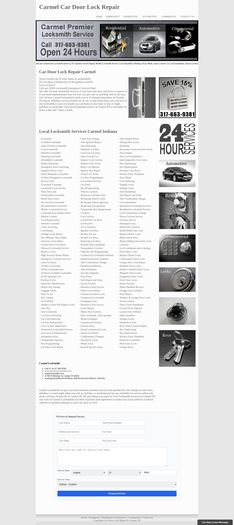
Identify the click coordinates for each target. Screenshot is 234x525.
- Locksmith (45, 138)
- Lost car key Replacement (53, 333)
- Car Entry (84, 184)
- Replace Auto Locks (90, 163)
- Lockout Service (127, 220)
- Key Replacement (127, 167)
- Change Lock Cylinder (130, 290)
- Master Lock (86, 343)
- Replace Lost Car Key (91, 160)
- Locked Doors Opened (130, 308)
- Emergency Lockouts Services (55, 258)
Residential (107, 517)
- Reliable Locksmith (50, 153)
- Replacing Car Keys (89, 241)
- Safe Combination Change (132, 198)
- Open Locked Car (88, 156)
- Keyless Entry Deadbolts (131, 174)
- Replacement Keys (128, 237)
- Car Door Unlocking (50, 315)
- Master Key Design (50, 287)
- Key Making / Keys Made (53, 237)
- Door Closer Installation (130, 304)
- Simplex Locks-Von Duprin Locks (57, 304)
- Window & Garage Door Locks (134, 297)
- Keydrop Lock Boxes (129, 170)
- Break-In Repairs (88, 319)
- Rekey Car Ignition (89, 167)
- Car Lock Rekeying (50, 319)
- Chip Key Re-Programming (93, 251)
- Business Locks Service (91, 287)
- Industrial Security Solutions (94, 258)
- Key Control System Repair (132, 326)
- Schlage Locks (126, 188)
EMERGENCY (113, 16)
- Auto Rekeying (87, 145)
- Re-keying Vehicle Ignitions (93, 202)
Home (84, 517)
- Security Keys (87, 326)
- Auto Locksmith (48, 311)
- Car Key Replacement (51, 322)
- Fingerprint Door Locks (130, 276)
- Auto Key (45, 308)
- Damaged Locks (127, 223)
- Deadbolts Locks (127, 322)
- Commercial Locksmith (91, 297)
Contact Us (147, 517)
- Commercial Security (90, 322)
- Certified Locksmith (50, 142)
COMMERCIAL (169, 16)
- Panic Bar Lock (48, 191)
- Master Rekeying (49, 163)
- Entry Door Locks (127, 280)
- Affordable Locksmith (51, 160)
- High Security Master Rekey (54, 255)
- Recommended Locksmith (53, 205)
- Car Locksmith (87, 227)
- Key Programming (89, 188)
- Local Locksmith (49, 149)
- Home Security (126, 283)
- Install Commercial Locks (92, 329)
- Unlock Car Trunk (89, 174)
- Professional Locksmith (52, 195)
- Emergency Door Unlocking (54, 167)
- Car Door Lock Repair (51, 347)
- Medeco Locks (48, 251)
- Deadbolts (124, 145)
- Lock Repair (46, 230)
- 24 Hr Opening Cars (50, 276)
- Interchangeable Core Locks (132, 160)
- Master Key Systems (129, 227)
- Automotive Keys (49, 336)
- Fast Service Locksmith (52, 202)
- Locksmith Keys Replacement (55, 213)
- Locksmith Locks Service (53, 188)
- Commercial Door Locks (92, 294)
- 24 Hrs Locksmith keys (52, 269)
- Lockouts (123, 244)
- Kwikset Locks (48, 280)
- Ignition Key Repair (89, 170)
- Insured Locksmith (49, 223)
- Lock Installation (127, 202)
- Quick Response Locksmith (54, 174)
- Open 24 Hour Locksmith (53, 145)
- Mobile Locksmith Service (53, 209)
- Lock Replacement (49, 220)
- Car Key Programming (91, 177)
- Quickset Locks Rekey (51, 241)
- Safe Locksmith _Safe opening (95, 315)
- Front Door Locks (127, 251)
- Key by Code (47, 181)
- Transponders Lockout (91, 248)
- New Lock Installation (130, 156)
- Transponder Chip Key (51, 340)
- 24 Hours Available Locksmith (55, 273)
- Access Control (87, 283)
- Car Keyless (86, 223)
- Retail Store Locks (49, 198)
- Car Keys (84, 213)
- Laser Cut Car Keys (89, 153)
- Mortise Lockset (48, 216)
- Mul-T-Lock (46, 294)
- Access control (126, 301)
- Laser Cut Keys (48, 262)
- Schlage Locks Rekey (51, 234)
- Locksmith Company (51, 184)
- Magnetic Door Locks (129, 273)
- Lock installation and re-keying (134, 248)
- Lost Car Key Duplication (53, 326)
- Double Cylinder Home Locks (133, 269)
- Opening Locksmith (50, 156)
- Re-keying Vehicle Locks (92, 198)
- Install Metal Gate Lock (130, 230)
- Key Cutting (46, 297)
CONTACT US (187, 16)
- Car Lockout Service (90, 181)
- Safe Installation (127, 191)
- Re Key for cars (87, 234)
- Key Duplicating (127, 163)
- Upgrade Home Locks (51, 170)
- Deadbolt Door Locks (129, 266)
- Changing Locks (88, 301)
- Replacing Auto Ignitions (92, 205)
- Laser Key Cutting (89, 138)
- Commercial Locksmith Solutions (96, 255)
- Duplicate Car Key (89, 149)
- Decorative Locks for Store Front (135, 149)
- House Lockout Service (130, 216)
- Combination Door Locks (131, 258)
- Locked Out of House (129, 311)
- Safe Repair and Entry (130, 195)
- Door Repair (125, 153)
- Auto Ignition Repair (90, 142)
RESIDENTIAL (131, 16)
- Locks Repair (86, 308)
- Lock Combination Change (132, 213)
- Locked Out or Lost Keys (53, 244)
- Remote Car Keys (88, 237)
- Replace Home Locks (129, 234)
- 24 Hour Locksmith (50, 266)
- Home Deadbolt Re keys (131, 287)
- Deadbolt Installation (90, 266)
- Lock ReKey (46, 301)
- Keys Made (124, 177)
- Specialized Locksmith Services (134, 205)
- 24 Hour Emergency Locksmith (56, 177)
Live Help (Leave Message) (215, 522)
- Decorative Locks (88, 340)
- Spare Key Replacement (52, 283)
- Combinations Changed (91, 336)
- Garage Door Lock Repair (131, 262)
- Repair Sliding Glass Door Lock (134, 241)
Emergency (94, 517)
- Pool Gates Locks (127, 343)
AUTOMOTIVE (149, 16)
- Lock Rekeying (126, 181)
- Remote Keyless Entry (91, 347)
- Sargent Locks (126, 184)
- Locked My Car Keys (90, 220)
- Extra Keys (85, 276)
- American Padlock (89, 333)
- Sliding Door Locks (128, 142)
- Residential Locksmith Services (134, 209)
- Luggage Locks (48, 290)
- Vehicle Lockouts (88, 191)
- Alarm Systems (126, 315)
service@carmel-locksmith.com (58, 371)
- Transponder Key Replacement (95, 209)
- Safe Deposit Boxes (128, 138)
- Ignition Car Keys (88, 230)
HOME (99, 16)
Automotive (120, 517)
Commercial (134, 517)
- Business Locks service (91, 304)
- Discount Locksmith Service (54, 248)
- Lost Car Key (86, 216)
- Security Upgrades (89, 273)
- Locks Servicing (48, 227)
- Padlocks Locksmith (129, 340)
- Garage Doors (125, 347)
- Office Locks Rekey (89, 290)
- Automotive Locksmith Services (56, 329)
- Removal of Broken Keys (92, 195)
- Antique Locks (126, 319)
